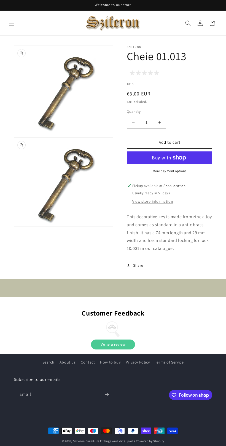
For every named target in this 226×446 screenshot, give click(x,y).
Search (48, 362)
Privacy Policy (138, 362)
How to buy (110, 362)
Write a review (113, 344)
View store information (152, 201)
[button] (12, 23)
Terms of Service (169, 362)
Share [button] (138, 265)
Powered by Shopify (150, 441)
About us (68, 362)
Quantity (134, 111)
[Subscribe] (107, 394)
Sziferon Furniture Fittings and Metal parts (104, 441)
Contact (88, 362)
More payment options (170, 171)
